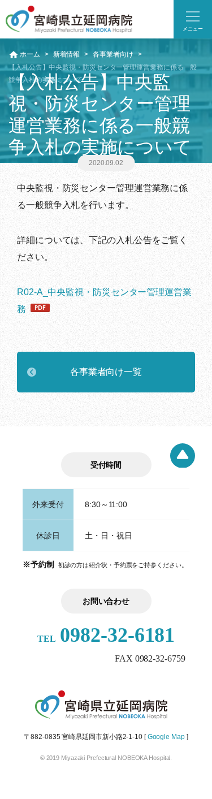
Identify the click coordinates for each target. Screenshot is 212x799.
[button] (193, 19)
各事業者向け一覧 (106, 372)
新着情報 (66, 54)
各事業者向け (113, 54)
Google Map (166, 737)
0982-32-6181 (106, 635)
